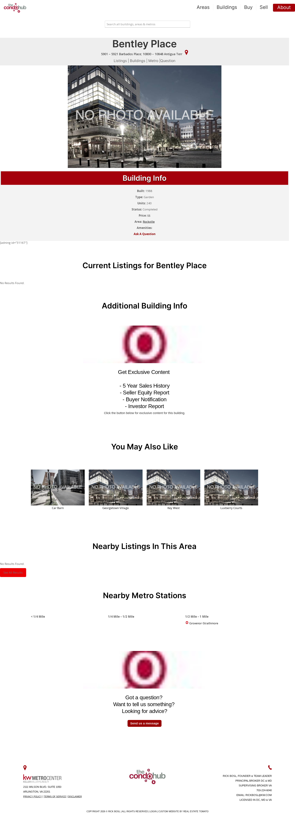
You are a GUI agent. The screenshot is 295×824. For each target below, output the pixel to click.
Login (153, 811)
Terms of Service (55, 796)
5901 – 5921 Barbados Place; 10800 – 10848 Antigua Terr (142, 54)
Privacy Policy (32, 796)
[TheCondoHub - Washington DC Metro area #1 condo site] (15, 7)
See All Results (13, 572)
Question (167, 61)
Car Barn (58, 508)
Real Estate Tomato (195, 811)
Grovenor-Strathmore (203, 623)
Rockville (149, 222)
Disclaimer (75, 796)
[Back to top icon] (278, 817)
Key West (173, 508)
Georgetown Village (115, 508)
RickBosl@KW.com (258, 795)
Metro (153, 61)
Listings (120, 61)
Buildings (137, 61)
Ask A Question (145, 234)
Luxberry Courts (231, 508)
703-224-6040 (264, 790)
